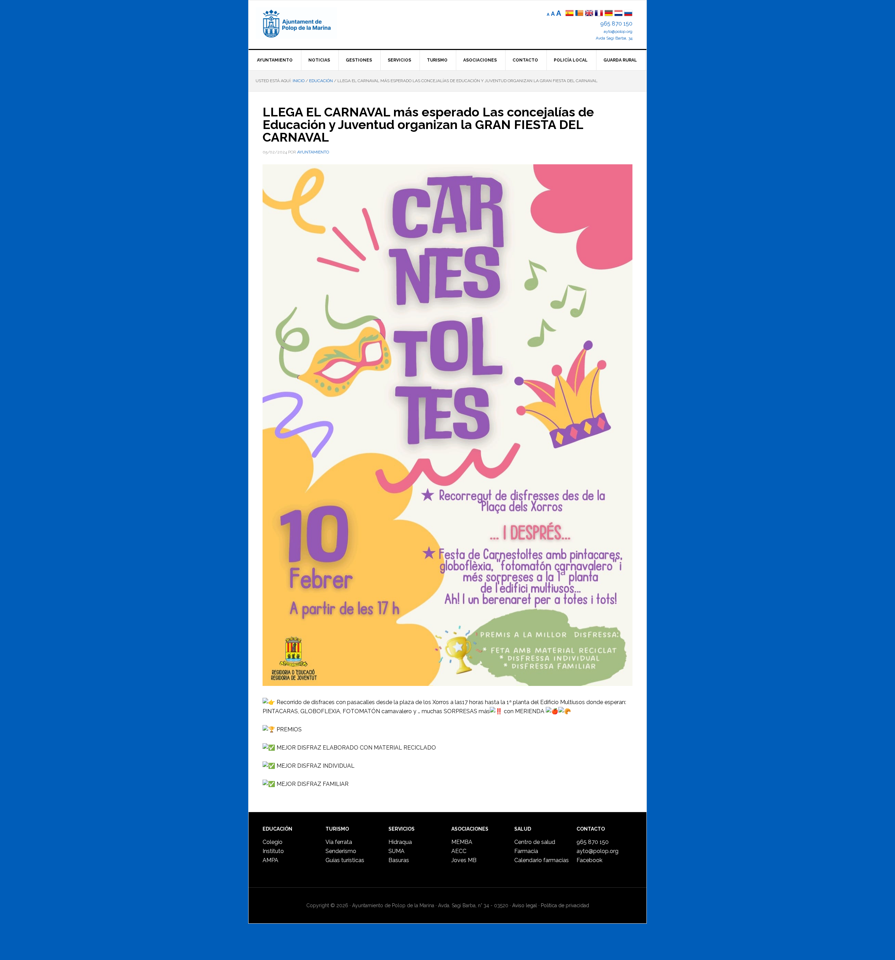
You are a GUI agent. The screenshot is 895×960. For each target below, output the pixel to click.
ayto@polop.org (618, 31)
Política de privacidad (565, 905)
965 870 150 (616, 23)
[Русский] (628, 13)
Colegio (272, 842)
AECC (458, 851)
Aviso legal (524, 905)
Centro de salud (534, 842)
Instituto (273, 851)
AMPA (270, 860)
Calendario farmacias (541, 860)
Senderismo (340, 851)
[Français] (599, 13)
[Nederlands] (619, 13)
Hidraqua (400, 842)
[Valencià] (579, 13)
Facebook (589, 860)
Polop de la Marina (304, 23)
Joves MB (464, 860)
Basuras (398, 860)
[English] (589, 13)
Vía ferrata (338, 842)
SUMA (396, 851)
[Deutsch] (608, 13)
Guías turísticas (344, 860)
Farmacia (526, 851)
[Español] (569, 13)
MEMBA (461, 842)
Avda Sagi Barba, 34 (614, 38)
